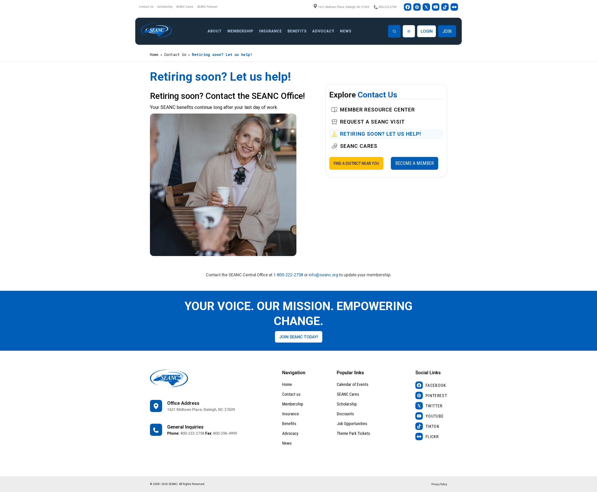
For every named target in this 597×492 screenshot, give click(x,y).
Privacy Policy (439, 484)
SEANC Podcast (207, 6)
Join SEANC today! (298, 336)
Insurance (290, 413)
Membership (240, 31)
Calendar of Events (352, 384)
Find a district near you (356, 163)
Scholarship (164, 6)
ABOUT (215, 31)
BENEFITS (297, 31)
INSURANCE (270, 31)
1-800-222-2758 (288, 274)
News (287, 443)
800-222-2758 (387, 7)
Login (427, 31)
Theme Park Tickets (353, 433)
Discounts (345, 413)
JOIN (447, 31)
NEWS (345, 31)
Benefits (289, 423)
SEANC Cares (184, 6)
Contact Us (146, 6)
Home (154, 54)
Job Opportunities (352, 423)
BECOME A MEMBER (414, 163)
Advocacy (290, 433)
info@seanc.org (323, 274)
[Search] (394, 31)
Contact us (291, 394)
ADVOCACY (323, 31)
